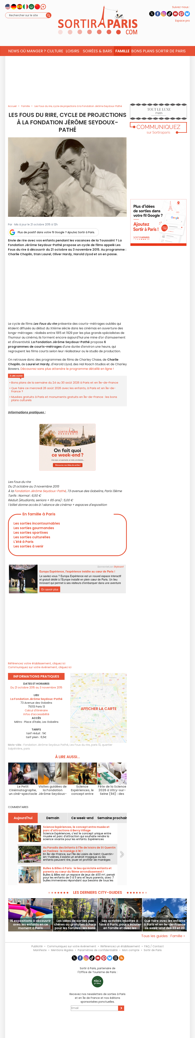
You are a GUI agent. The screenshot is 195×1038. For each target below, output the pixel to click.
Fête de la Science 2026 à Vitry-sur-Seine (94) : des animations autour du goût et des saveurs (112, 790)
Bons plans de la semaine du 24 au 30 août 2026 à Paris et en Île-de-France (64, 383)
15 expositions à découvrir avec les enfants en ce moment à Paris (30, 924)
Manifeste (40, 950)
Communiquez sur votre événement (71, 946)
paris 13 (96, 745)
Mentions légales (62, 950)
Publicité (37, 946)
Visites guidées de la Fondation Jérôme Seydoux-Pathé (52, 790)
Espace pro (182, 21)
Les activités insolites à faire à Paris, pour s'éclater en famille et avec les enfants (120, 924)
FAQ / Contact (154, 946)
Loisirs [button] (72, 51)
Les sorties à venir (28, 546)
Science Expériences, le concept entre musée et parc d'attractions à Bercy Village (82, 790)
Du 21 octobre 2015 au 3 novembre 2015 (36, 687)
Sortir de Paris (153, 950)
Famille (122, 51)
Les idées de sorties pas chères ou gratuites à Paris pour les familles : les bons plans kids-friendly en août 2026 (75, 924)
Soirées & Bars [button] (97, 51)
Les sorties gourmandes (34, 528)
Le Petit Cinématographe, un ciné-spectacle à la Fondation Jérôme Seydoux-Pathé (23, 790)
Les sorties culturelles (32, 537)
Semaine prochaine (112, 818)
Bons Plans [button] (142, 51)
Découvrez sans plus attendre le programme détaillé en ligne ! (67, 369)
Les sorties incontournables (37, 523)
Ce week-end (82, 818)
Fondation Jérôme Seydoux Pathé (45, 745)
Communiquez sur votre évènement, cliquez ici (39, 667)
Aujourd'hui (23, 818)
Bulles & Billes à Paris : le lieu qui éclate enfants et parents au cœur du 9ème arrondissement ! (77, 870)
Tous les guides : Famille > (163, 936)
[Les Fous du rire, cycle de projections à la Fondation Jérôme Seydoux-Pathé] (67, 177)
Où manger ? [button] (33, 51)
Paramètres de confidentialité (98, 950)
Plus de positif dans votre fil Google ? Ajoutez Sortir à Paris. (56, 232)
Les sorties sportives (31, 532)
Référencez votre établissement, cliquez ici (36, 663)
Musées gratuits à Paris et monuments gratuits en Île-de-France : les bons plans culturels (64, 398)
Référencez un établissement (120, 946)
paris (27, 749)
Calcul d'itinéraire (36, 710)
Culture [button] (55, 51)
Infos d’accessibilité (36, 714)
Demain (52, 818)
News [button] (13, 51)
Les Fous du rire (80, 745)
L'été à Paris (24, 541)
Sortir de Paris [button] (171, 51)
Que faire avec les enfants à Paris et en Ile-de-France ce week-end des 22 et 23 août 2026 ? (164, 924)
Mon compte (130, 950)
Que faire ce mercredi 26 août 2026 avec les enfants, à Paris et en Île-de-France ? (63, 389)
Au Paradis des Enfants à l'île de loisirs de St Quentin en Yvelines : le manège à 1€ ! (79, 849)
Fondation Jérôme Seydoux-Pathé (40, 491)
